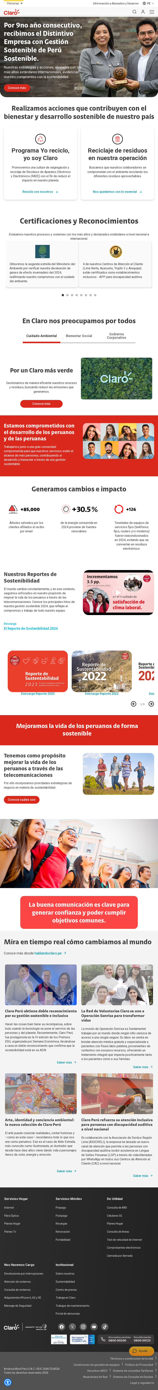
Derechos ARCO (97, 1370)
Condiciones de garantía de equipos (97, 1364)
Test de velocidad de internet (124, 1239)
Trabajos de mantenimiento (72, 1305)
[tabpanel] (42, 264)
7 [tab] (90, 295)
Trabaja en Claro (66, 1297)
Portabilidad (63, 1239)
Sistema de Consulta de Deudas (133, 1376)
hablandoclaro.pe (48, 953)
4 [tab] (77, 295)
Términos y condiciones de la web (131, 1358)
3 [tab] (72, 295)
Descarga (10, 623)
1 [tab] (63, 295)
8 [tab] (95, 295)
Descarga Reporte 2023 (38, 693)
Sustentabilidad (65, 1281)
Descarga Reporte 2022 (101, 693)
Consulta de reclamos (17, 1289)
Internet (9, 1207)
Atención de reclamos (17, 1281)
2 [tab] (67, 295)
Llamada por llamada (120, 1255)
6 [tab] (86, 295)
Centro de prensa (66, 1289)
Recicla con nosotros (38, 192)
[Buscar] (134, 12)
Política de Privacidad (139, 1364)
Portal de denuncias (68, 1313)
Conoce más (17, 88)
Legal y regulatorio (142, 1382)
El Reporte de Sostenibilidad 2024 (31, 628)
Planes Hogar (12, 1223)
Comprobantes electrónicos (124, 1247)
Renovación (63, 1231)
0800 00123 (142, 1340)
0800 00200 (117, 1340)
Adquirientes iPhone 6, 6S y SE (22, 1297)
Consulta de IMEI (117, 1207)
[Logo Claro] (12, 12)
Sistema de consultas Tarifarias (133, 1370)
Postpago (61, 1215)
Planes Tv (10, 1231)
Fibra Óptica (11, 1215)
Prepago (61, 1207)
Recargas (61, 1223)
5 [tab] (81, 295)
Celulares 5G (114, 1215)
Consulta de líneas (118, 1231)
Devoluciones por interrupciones (23, 1273)
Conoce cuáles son (21, 799)
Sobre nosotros (65, 1273)
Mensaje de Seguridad (17, 1305)
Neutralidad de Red (95, 1376)
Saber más (64, 1062)
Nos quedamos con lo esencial (115, 192)
